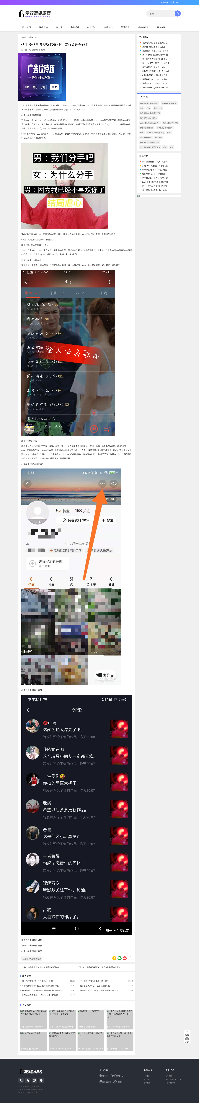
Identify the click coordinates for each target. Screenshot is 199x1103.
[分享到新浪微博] (125, 958)
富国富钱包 (158, 108)
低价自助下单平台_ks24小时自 (155, 50)
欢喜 (171, 147)
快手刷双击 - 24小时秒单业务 (154, 79)
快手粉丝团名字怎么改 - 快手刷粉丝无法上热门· (100, 990)
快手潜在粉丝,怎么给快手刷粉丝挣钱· (43, 967)
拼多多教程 (143, 27)
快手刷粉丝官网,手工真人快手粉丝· (94, 981)
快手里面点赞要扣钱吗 (165, 127)
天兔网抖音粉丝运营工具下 (150, 123)
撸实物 (59, 27)
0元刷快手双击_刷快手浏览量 (154, 75)
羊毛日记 (125, 27)
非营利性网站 (170, 1082)
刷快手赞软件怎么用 (169, 103)
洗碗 (141, 108)
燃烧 (165, 147)
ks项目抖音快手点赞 (170, 123)
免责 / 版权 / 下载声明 (173, 1079)
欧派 (141, 132)
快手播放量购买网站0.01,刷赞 (154, 161)
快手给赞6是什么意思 (32, 958)
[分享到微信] (120, 958)
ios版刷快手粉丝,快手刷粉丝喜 (155, 181)
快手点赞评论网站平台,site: (153, 67)
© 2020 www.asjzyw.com (28, 1086)
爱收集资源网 (23, 1089)
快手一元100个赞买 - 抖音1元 (154, 83)
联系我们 (147, 1076)
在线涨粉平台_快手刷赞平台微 (155, 87)
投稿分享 (164, 2)
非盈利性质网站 (36, 1089)
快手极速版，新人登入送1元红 (155, 177)
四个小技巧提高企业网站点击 (154, 186)
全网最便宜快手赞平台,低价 (154, 46)
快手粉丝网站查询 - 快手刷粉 (154, 190)
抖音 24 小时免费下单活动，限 (155, 165)
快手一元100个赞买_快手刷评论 (155, 63)
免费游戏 (108, 27)
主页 (24, 37)
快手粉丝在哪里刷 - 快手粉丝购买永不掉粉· (40, 995)
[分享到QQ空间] (114, 958)
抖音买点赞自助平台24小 (149, 103)
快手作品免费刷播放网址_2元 (154, 59)
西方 (169, 132)
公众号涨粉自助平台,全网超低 (154, 42)
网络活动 (43, 27)
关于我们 (168, 1076)
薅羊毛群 (147, 1079)
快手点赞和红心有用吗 (148, 118)
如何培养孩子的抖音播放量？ (154, 173)
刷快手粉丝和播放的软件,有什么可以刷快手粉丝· (42, 990)
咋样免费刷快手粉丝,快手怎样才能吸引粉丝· (40, 985)
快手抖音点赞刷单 (146, 127)
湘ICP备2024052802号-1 (28, 1092)
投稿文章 (147, 1082)
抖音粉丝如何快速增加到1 (149, 142)
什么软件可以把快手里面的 (150, 147)
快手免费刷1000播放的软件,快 (155, 54)
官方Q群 (174, 2)
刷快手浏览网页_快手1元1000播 (156, 71)
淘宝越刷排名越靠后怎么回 (150, 113)
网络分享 (161, 27)
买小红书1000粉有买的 (155, 132)
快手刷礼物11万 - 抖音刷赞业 (154, 169)
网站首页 (26, 27)
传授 (148, 108)
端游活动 (91, 27)
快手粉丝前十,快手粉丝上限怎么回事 (37, 981)
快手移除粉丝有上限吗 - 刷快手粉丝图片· (104, 967)
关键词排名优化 (146, 137)
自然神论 (158, 137)
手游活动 (75, 27)
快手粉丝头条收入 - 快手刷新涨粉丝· (95, 985)
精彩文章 (33, 37)
